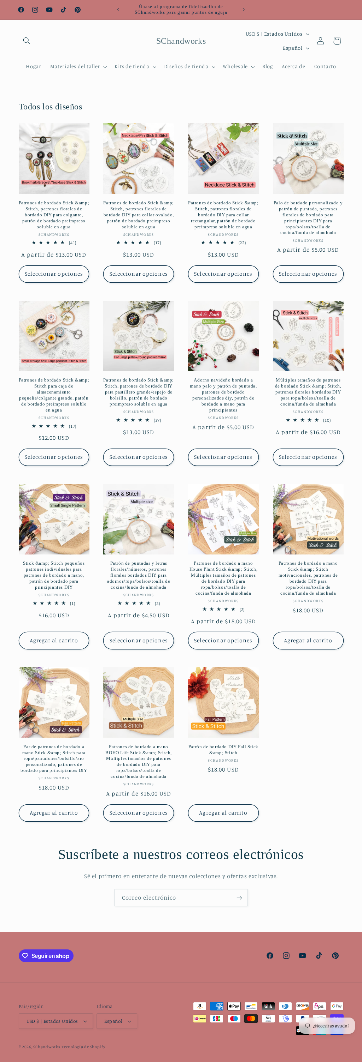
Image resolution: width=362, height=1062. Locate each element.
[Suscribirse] (239, 897)
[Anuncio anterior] (118, 9)
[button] (27, 41)
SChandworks (46, 1046)
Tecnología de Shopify (83, 1046)
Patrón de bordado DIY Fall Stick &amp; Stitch (223, 749)
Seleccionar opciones (54, 273)
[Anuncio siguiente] (244, 9)
